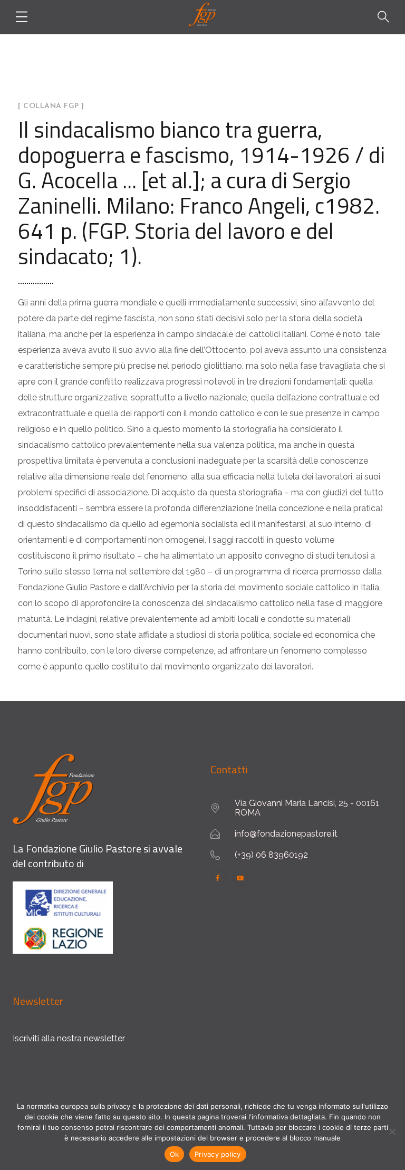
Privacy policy (218, 1154)
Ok (174, 1154)
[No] (392, 1131)
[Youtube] (240, 878)
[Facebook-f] (218, 878)
